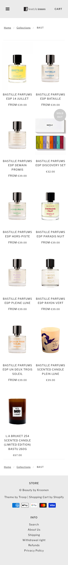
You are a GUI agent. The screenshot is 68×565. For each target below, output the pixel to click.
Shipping (34, 534)
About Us (34, 529)
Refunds (34, 545)
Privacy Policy (34, 550)
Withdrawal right (34, 540)
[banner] (35, 9)
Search (34, 524)
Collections (24, 27)
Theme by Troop (15, 497)
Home (7, 27)
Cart (58, 8)
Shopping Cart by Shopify (46, 497)
